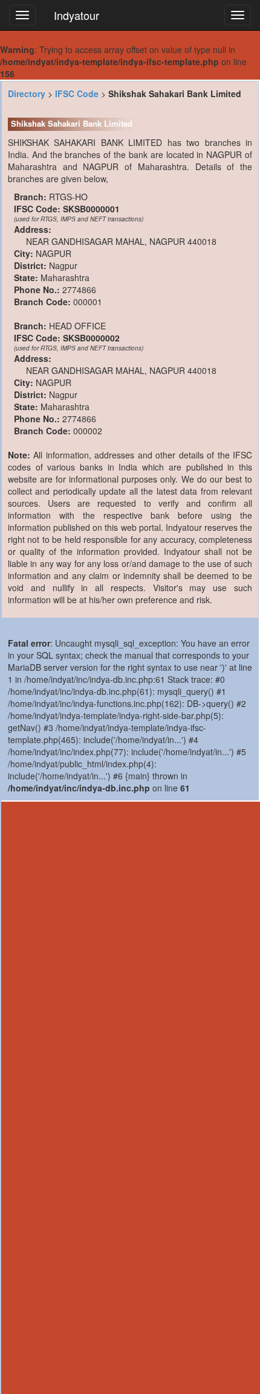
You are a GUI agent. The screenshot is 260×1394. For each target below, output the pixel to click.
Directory (26, 93)
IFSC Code (77, 93)
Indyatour (76, 15)
